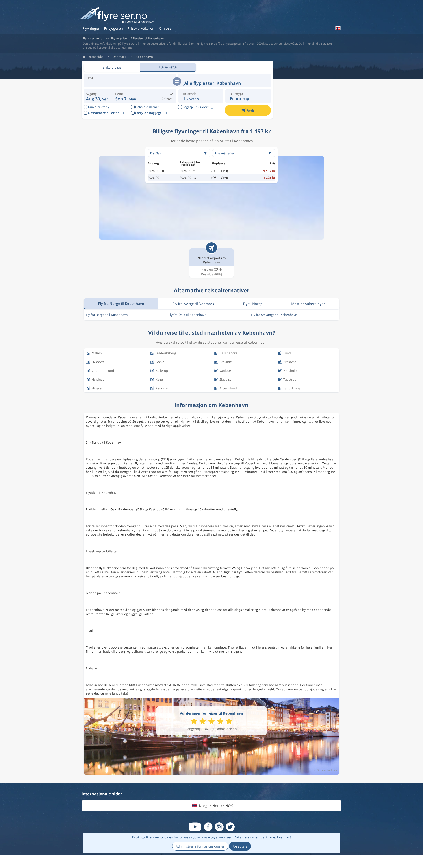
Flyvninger (91, 28)
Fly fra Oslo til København (187, 315)
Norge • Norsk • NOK (216, 805)
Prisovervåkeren (140, 28)
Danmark (119, 57)
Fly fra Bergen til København (107, 315)
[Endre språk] (338, 28)
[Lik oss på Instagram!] (219, 826)
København (144, 57)
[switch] (177, 81)
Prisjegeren (113, 28)
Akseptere (240, 846)
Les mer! (284, 837)
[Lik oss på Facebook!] (208, 826)
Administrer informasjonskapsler (200, 846)
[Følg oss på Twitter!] (230, 826)
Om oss (165, 28)
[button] (125, 96)
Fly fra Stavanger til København (274, 315)
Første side (95, 57)
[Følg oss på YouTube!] (195, 826)
